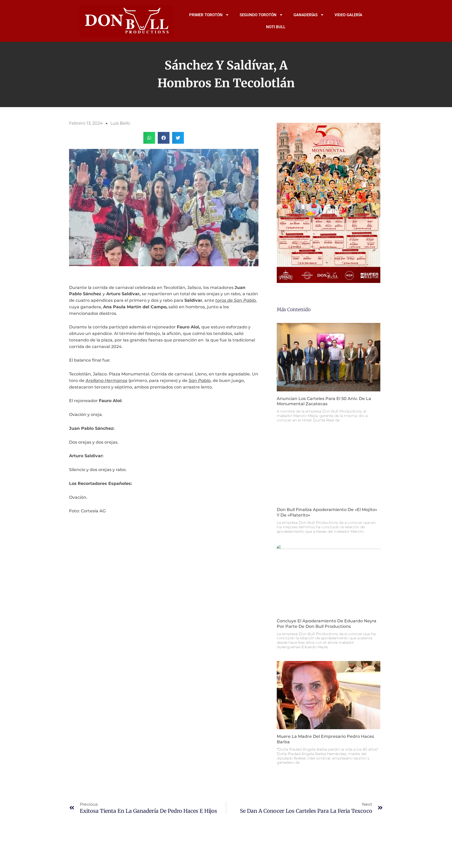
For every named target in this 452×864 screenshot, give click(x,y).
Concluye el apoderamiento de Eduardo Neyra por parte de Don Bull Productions (326, 623)
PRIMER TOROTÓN (206, 15)
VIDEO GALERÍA (348, 15)
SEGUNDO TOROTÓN (258, 15)
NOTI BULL (275, 27)
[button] (149, 138)
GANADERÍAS (305, 15)
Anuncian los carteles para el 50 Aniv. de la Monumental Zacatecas (324, 401)
